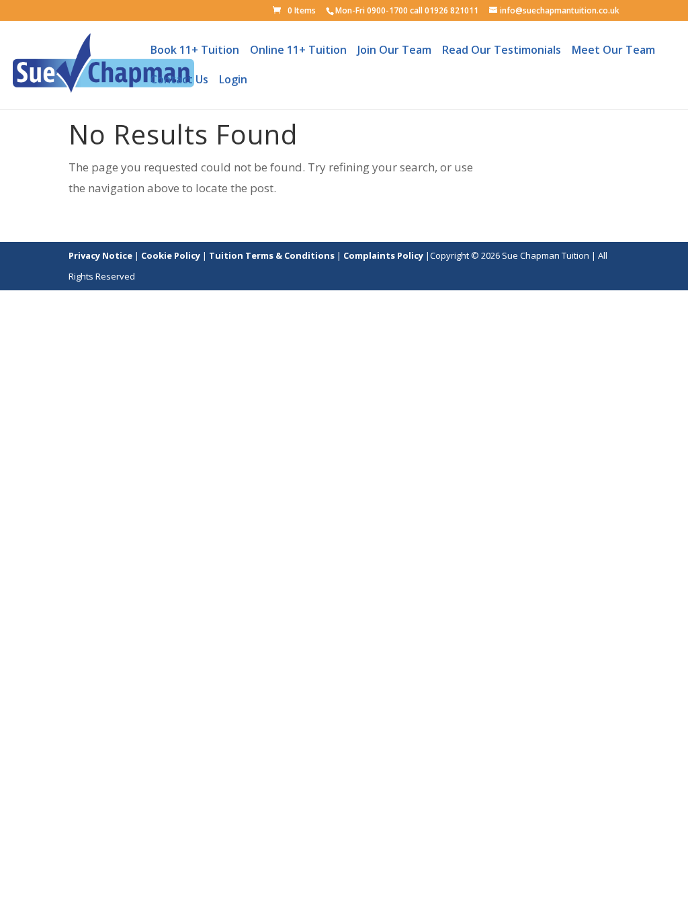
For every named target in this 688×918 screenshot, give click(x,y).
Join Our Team (394, 53)
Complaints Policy (384, 255)
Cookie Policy (170, 255)
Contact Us (179, 83)
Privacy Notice (100, 255)
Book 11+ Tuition (194, 53)
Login (233, 83)
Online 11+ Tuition (298, 53)
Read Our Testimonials (501, 53)
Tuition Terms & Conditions (273, 255)
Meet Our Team (613, 53)
